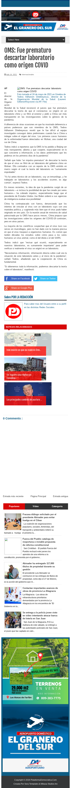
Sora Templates (31, 784)
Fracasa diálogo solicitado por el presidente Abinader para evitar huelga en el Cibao (39, 517)
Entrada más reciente (13, 496)
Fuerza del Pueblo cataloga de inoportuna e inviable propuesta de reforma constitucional (39, 542)
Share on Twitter (48, 278)
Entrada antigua (60, 496)
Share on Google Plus (21, 288)
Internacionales (28, 74)
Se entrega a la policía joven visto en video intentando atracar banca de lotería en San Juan (40, 615)
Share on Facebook (20, 278)
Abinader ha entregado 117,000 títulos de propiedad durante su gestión (39, 566)
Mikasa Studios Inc (49, 784)
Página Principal (38, 496)
